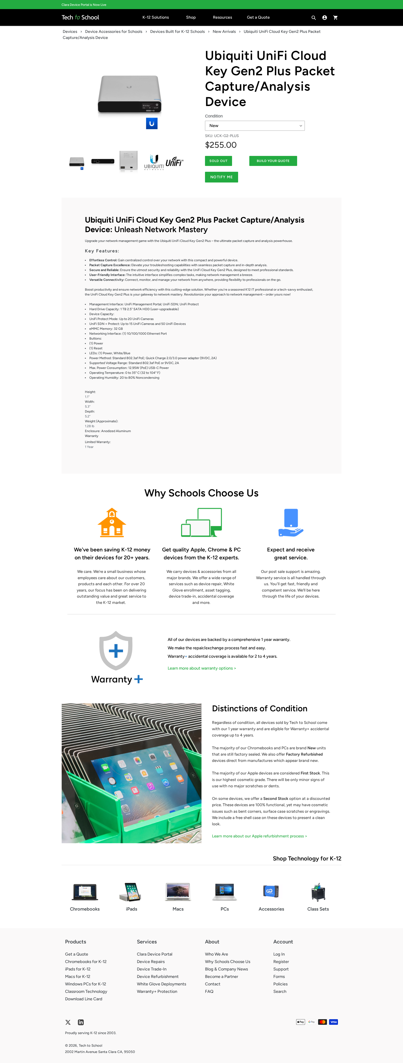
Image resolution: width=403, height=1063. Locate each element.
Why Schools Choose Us (227, 961)
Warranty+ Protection (157, 991)
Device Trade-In (152, 969)
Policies (280, 984)
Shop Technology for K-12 (307, 858)
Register (281, 961)
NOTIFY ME (221, 177)
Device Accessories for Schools (113, 31)
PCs (225, 909)
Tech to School (90, 1045)
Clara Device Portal (154, 954)
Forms (279, 976)
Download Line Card (83, 998)
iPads (131, 909)
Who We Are (216, 954)
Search (279, 991)
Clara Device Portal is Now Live (84, 5)
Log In (279, 954)
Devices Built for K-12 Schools (177, 31)
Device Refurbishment (158, 976)
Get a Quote (76, 954)
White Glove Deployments (161, 984)
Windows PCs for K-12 (85, 984)
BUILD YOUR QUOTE (273, 161)
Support (281, 969)
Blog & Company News (226, 969)
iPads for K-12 (77, 969)
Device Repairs (151, 961)
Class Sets (318, 909)
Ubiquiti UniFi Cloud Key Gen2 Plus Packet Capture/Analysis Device (270, 78)
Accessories (271, 909)
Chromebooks (85, 909)
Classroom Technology (86, 991)
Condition (214, 116)
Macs (178, 909)
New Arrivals (224, 31)
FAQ (209, 991)
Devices (70, 31)
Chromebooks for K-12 (86, 961)
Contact (212, 984)
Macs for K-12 (77, 976)
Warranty (91, 436)
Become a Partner (221, 976)
